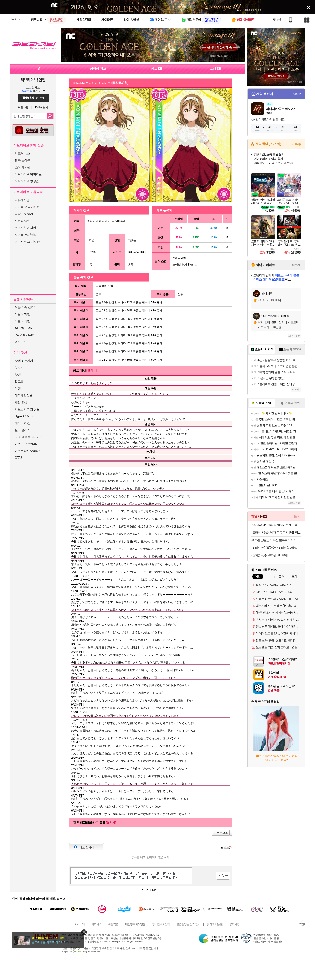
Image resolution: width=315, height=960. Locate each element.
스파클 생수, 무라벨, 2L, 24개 (270, 555)
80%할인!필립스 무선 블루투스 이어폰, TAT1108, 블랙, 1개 (276, 540)
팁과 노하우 (22, 160)
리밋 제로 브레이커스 (28, 436)
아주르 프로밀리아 (27, 443)
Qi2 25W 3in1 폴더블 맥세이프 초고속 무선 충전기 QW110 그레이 (276, 525)
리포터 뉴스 (22, 153)
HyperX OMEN (24, 416)
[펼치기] (91, 370)
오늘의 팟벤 (22, 321)
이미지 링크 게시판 (27, 241)
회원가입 (23, 107)
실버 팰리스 (22, 430)
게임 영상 (21, 402)
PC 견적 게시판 (25, 334)
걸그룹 (19, 381)
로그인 (277, 20)
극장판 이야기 (24, 213)
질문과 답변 (22, 220)
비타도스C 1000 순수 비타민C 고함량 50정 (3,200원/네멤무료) (276, 547)
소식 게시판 (22, 167)
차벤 (18, 374)
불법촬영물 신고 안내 (188, 924)
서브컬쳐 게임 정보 (27, 409)
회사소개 (79, 924)
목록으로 (222, 832)
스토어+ (296, 144)
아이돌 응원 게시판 (27, 206)
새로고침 (293, 336)
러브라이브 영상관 (27, 181)
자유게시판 (22, 200)
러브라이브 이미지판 (28, 174)
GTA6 (18, 457)
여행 (18, 388)
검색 (50, 116)
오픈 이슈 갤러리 (26, 307)
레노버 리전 (22, 423)
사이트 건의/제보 (26, 234)
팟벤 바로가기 (24, 360)
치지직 (19, 367)
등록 (223, 876)
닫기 (84, 932)
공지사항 (234, 924)
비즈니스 (96, 924)
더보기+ (296, 93)
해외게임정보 (23, 395)
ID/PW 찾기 (41, 107)
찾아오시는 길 (215, 924)
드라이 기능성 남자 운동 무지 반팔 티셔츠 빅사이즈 (276, 532)
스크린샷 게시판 (25, 227)
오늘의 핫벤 (22, 314)
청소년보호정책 (161, 924)
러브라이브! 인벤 (33, 80)
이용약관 (113, 924)
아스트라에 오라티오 (28, 450)
